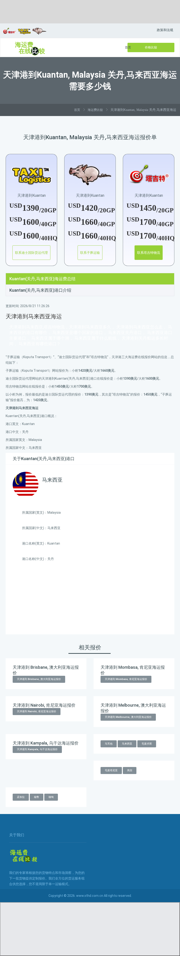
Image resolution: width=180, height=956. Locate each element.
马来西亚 (127, 743)
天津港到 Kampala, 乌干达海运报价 (37, 749)
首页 (128, 47)
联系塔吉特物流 (148, 252)
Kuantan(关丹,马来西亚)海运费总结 (42, 278)
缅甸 (51, 797)
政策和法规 (165, 30)
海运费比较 (95, 110)
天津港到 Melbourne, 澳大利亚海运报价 (128, 717)
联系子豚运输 (90, 252)
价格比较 (151, 47)
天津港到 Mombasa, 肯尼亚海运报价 (126, 679)
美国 (129, 770)
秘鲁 (36, 797)
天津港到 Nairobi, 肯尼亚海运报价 (36, 711)
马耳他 (108, 743)
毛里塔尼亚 (111, 770)
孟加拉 (21, 797)
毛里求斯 (147, 743)
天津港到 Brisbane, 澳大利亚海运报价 (39, 679)
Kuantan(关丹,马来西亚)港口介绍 (40, 290)
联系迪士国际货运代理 (31, 252)
